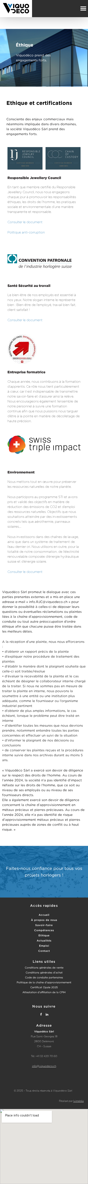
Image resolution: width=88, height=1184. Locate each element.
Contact (44, 950)
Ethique (44, 935)
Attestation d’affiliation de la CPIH (44, 992)
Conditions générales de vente (44, 967)
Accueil (44, 914)
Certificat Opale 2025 (44, 987)
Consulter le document (25, 222)
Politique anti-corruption (26, 232)
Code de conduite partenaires (44, 977)
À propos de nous (44, 920)
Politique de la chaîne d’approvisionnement (44, 982)
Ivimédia (78, 1101)
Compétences (44, 930)
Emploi (44, 945)
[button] (83, 8)
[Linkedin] (47, 1014)
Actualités (44, 940)
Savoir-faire (44, 925)
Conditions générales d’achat (44, 972)
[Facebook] (41, 1014)
